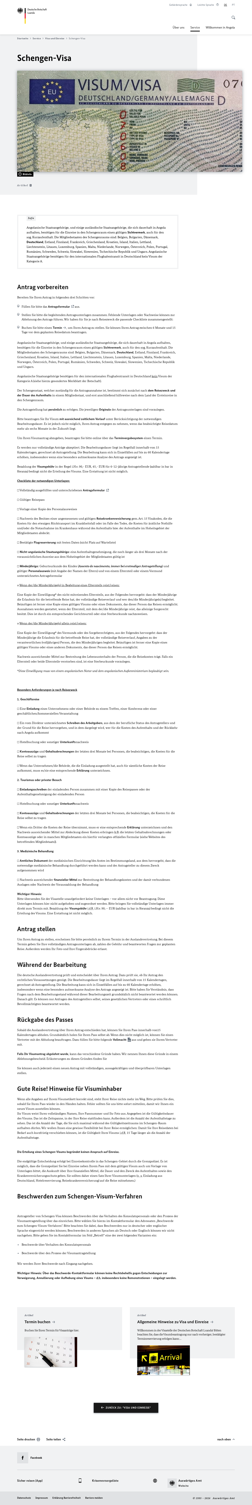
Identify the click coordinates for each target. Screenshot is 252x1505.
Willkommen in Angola (220, 27)
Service (195, 28)
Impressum (41, 1497)
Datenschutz (24, 1497)
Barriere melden (94, 1497)
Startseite (22, 38)
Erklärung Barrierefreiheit (66, 1497)
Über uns (178, 27)
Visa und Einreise (54, 38)
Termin (57, 328)
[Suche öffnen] (232, 16)
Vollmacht (119, 1039)
